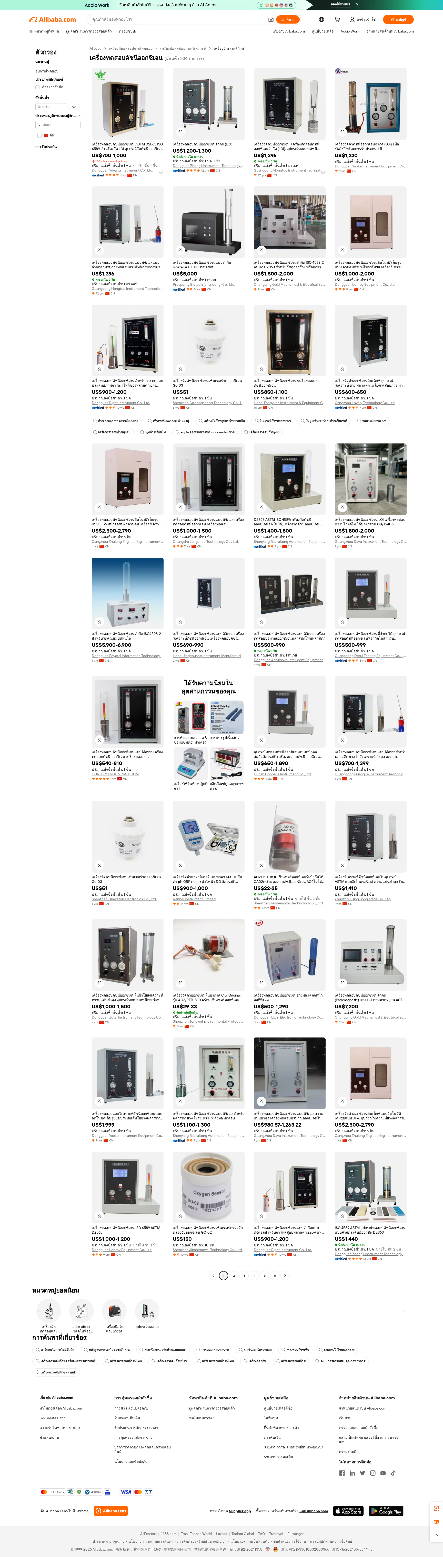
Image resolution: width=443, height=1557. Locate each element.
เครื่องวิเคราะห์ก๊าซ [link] (229, 48)
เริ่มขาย (345, 1418)
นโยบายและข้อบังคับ (130, 1461)
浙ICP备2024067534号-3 (352, 1549)
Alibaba (95, 48)
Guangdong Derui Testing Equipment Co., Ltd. (371, 656)
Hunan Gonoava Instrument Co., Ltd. (282, 774)
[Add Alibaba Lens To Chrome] (111, 1511)
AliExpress (148, 1534)
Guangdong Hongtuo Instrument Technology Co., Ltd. (290, 170)
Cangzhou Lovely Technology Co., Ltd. (365, 403)
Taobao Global (242, 1534)
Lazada (221, 1534)
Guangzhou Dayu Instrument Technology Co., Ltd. (371, 541)
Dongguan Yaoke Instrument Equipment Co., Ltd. (371, 166)
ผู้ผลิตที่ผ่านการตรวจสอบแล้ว (212, 1408)
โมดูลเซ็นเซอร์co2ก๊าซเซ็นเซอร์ (326, 421)
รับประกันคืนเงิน (127, 1418)
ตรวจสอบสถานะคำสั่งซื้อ (358, 1428)
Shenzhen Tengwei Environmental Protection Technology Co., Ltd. (209, 1021)
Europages (296, 1534)
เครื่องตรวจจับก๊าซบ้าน (172, 1361)
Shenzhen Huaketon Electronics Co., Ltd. (124, 899)
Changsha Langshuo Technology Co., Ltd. (206, 541)
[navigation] (58, 662)
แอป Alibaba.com (313, 1511)
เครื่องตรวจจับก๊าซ (293, 1361)
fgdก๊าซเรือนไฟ (155, 432)
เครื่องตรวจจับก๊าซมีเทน (126, 1361)
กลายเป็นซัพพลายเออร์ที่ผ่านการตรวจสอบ (368, 1439)
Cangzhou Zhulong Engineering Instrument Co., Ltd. (128, 541)
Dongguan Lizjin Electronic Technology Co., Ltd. (290, 1017)
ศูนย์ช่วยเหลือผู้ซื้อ (278, 1408)
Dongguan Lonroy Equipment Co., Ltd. (365, 284)
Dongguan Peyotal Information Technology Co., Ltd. (128, 656)
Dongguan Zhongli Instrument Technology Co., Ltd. (209, 166)
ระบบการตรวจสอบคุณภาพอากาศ (343, 1361)
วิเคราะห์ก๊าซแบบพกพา (275, 421)
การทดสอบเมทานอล (215, 1350)
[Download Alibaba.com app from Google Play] (386, 1511)
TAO (261, 1534)
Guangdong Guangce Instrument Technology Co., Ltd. (371, 774)
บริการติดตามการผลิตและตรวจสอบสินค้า (142, 1449)
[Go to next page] (285, 1275)
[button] (271, 19)
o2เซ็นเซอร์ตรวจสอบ (258, 1350)
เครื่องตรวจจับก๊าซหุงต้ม (114, 432)
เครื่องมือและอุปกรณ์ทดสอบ (131, 48)
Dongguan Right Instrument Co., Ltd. (121, 403)
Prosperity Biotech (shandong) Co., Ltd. (204, 284)
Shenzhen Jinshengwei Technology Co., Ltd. (289, 903)
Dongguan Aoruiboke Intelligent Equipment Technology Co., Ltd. (290, 660)
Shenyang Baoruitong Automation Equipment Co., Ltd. (290, 541)
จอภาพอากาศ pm (374, 421)
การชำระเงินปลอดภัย (131, 1408)
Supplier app (240, 1511)
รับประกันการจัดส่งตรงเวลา (136, 1428)
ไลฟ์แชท (271, 1418)
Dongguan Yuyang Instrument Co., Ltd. (122, 170)
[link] (436, 1508)
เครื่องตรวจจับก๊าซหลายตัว (59, 1372)
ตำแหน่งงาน (49, 1437)
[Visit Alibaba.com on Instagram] (373, 1473)
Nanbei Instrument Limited (194, 899)
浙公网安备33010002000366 (305, 1549)
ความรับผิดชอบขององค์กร (59, 1428)
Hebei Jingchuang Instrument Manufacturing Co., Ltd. (209, 656)
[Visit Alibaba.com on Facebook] (342, 1473)
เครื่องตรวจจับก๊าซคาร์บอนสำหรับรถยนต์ (68, 1361)
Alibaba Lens (57, 1511)
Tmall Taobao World (196, 1534)
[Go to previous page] (213, 1275)
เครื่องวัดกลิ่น (257, 1361)
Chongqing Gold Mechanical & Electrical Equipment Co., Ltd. (290, 284)
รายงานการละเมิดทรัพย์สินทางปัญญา (293, 1447)
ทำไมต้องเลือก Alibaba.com (60, 1408)
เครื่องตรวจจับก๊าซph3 (264, 432)
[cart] (338, 20)
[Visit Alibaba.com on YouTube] (383, 1473)
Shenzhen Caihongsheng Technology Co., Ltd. (209, 403)
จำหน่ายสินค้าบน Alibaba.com (362, 1408)
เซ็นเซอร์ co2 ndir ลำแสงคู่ (171, 421)
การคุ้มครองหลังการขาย (133, 1437)
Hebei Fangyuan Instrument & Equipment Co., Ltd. (290, 403)
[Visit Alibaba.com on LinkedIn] (352, 1473)
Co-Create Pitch (52, 1418)
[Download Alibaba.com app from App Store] (348, 1511)
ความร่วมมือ (348, 1452)
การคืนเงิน (272, 1437)
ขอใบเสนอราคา (202, 1418)
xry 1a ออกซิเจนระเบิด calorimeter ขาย (208, 432)
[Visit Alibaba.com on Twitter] (362, 1473)
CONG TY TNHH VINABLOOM (115, 774)
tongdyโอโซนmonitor (339, 1350)
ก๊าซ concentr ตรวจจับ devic (118, 421)
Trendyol (276, 1534)
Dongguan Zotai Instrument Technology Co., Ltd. (128, 1017)
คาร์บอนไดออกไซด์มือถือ (57, 1350)
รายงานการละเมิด (278, 1457)
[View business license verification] (267, 1549)
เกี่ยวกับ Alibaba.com (56, 1397)
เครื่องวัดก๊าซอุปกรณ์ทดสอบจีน (224, 421)
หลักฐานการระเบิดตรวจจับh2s (109, 1350)
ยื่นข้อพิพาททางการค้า (281, 1428)
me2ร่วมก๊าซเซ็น (298, 1350)
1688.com (169, 1534)
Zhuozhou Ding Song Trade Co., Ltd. (363, 899)
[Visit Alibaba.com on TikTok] (393, 1473)
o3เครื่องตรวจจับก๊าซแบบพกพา (166, 1350)
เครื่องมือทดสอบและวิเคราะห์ (183, 48)
